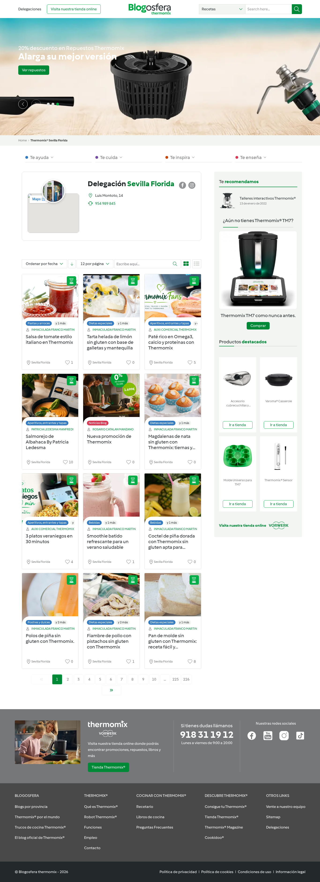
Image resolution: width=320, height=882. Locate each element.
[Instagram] (284, 735)
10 (154, 679)
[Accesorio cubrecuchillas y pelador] (238, 377)
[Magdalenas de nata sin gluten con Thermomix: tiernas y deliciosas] (173, 401)
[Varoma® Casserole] (279, 377)
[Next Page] (111, 690)
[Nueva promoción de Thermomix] (111, 401)
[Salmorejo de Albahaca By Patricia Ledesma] (50, 401)
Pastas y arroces (39, 323)
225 (175, 679)
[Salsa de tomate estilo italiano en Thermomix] (50, 301)
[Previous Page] (41, 679)
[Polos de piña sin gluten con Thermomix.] (50, 600)
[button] (222, 9)
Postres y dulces (39, 622)
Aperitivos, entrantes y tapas (169, 323)
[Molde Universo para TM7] (238, 456)
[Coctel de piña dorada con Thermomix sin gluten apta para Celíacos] (173, 500)
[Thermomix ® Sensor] (279, 456)
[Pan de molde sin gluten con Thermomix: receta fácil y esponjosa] (173, 600)
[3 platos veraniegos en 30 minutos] (50, 500)
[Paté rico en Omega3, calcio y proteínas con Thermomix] (173, 301)
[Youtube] (268, 735)
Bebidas (94, 522)
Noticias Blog (98, 423)
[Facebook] (251, 735)
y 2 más (61, 622)
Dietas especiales (100, 323)
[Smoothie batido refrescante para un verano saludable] (111, 500)
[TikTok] (300, 735)
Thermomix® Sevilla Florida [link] (48, 140)
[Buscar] (297, 9)
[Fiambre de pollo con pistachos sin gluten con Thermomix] (111, 600)
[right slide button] (36, 104)
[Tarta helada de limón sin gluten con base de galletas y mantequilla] (111, 301)
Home (22, 140)
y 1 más (61, 323)
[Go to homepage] (150, 9)
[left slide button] (23, 104)
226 (186, 679)
